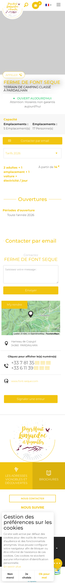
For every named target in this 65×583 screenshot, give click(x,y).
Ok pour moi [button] (44, 575)
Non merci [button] (10, 575)
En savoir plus (12, 566)
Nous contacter (32, 498)
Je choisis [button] (26, 575)
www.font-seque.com (24, 381)
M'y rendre (14, 304)
